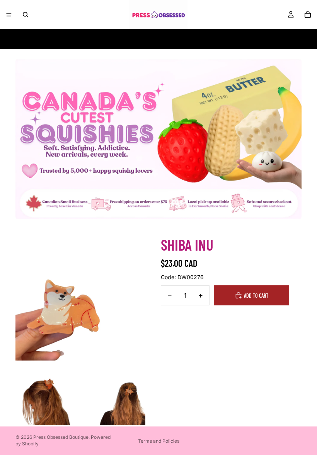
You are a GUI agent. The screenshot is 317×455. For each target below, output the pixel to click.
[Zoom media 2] (47, 393)
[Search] (25, 14)
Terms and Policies (158, 441)
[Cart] (307, 14)
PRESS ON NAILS (158, 39)
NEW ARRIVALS (242, 39)
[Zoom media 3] (112, 393)
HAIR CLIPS (201, 39)
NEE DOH (67, 39)
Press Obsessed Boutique (61, 437)
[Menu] (9, 15)
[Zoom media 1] (80, 296)
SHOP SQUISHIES (107, 39)
